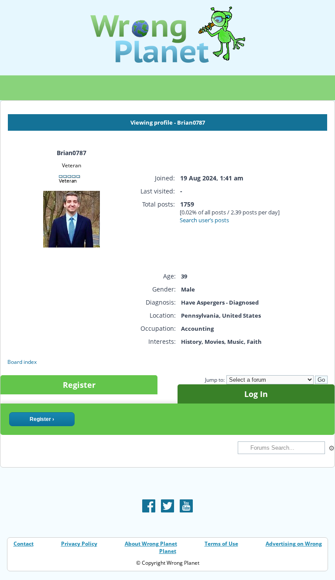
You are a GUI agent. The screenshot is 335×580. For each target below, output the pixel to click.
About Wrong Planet (151, 543)
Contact (24, 543)
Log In (256, 394)
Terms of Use (221, 543)
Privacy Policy (79, 543)
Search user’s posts (204, 220)
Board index (22, 362)
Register (79, 385)
